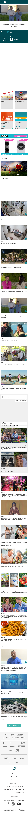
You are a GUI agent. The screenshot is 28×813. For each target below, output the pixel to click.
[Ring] (23, 782)
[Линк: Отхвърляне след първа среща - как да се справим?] (14, 605)
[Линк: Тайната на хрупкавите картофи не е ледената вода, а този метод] (14, 678)
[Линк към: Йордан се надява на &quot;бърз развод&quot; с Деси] (14, 403)
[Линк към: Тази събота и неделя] (7, 121)
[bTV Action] (5, 783)
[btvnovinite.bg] (13, 788)
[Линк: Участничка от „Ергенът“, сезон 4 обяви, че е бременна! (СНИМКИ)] (14, 508)
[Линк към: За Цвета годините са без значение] (14, 378)
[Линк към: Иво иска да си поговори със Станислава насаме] (14, 285)
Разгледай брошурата (21, 136)
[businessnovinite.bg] (23, 788)
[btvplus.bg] (4, 788)
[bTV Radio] (14, 803)
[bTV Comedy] (12, 780)
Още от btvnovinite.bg (14, 770)
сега (3, 31)
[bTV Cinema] (19, 780)
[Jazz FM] (21, 803)
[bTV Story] (15, 783)
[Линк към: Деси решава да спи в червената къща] (14, 212)
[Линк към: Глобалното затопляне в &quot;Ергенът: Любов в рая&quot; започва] (14, 427)
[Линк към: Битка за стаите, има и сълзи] (14, 237)
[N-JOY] (6, 803)
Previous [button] (3, 169)
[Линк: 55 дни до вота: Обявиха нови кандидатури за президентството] (14, 730)
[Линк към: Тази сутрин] (21, 121)
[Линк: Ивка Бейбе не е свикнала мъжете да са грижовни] (14, 13)
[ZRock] (17, 807)
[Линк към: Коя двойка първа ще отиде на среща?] (14, 261)
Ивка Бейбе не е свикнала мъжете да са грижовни (14, 25)
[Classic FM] (10, 807)
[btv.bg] (6, 780)
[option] (14, 168)
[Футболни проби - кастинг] (14, 168)
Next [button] (25, 169)
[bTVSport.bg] (21, 791)
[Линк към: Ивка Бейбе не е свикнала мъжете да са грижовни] (14, 354)
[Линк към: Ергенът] (7, 101)
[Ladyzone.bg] (12, 791)
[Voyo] (4, 791)
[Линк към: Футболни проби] (21, 101)
